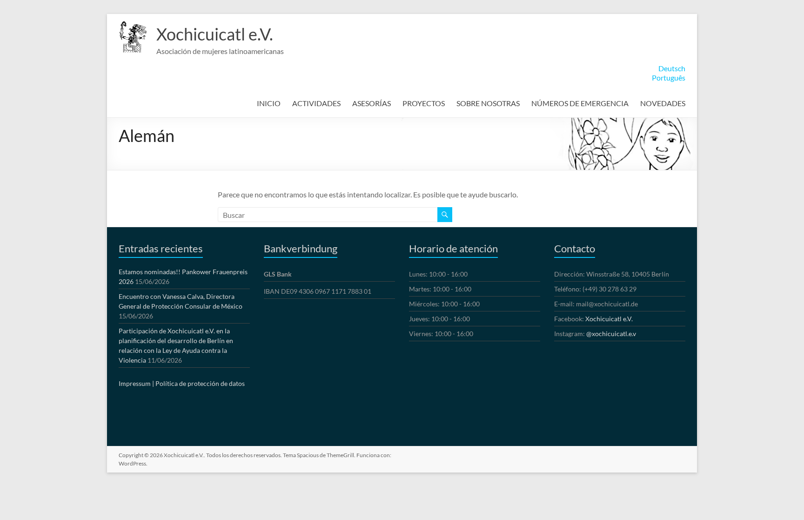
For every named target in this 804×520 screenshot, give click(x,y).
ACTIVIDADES (316, 103)
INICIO (269, 103)
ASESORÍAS (371, 103)
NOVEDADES (662, 103)
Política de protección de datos (200, 383)
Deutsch (671, 68)
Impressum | (136, 383)
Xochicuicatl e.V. (214, 34)
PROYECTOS (423, 103)
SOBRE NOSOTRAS (488, 103)
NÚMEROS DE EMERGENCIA (580, 103)
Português (668, 77)
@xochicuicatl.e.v (611, 334)
